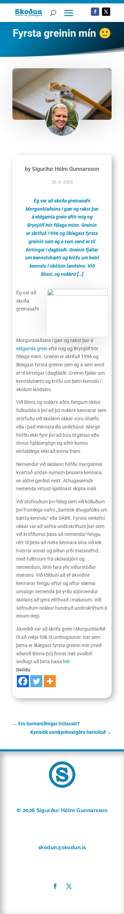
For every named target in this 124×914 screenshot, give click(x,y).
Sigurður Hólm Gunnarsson (65, 169)
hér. (67, 661)
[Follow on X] (106, 12)
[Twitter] (36, 681)
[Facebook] (23, 681)
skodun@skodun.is (62, 847)
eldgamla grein (32, 348)
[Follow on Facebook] (95, 12)
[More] (50, 681)
